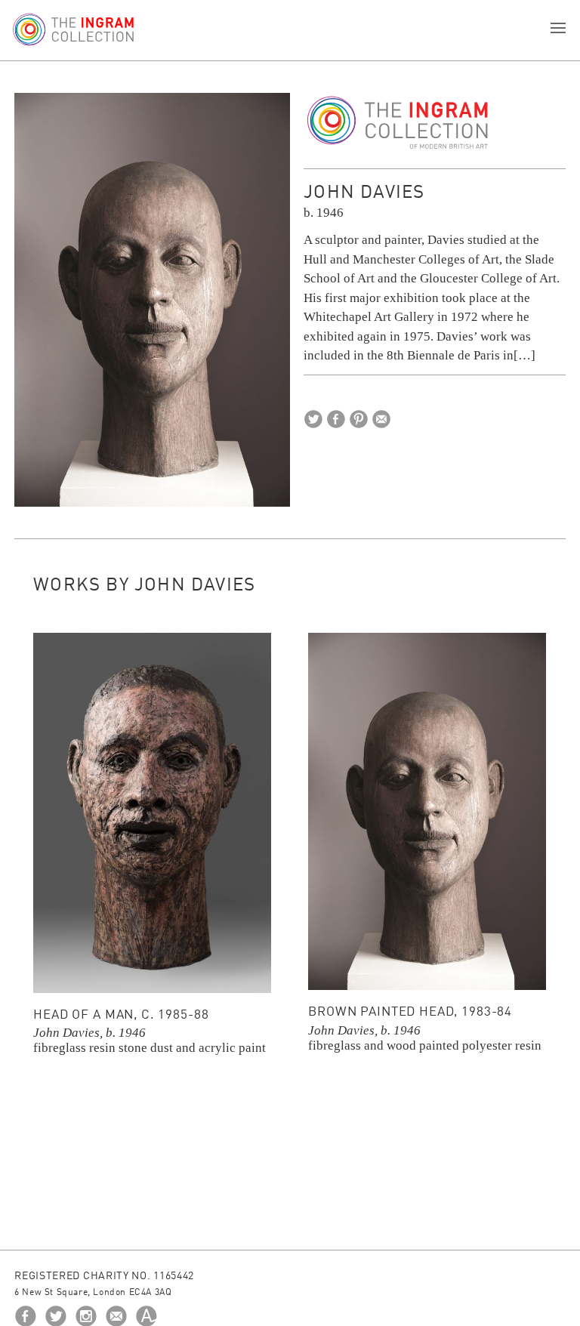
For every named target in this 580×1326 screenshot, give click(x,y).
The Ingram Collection (398, 123)
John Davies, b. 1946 (89, 1032)
